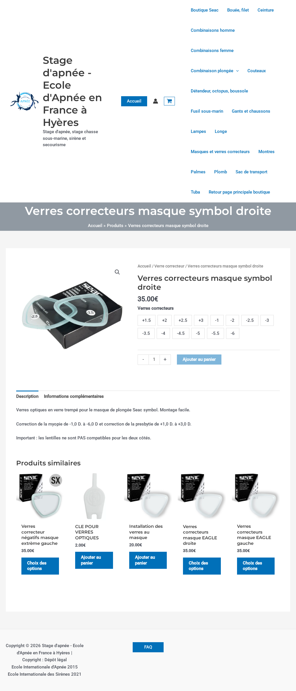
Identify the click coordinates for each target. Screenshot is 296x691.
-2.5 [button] (250, 320)
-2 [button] (232, 320)
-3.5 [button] (146, 333)
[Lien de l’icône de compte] (155, 101)
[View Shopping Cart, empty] (169, 101)
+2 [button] (164, 320)
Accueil (144, 266)
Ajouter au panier (199, 359)
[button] (134, 101)
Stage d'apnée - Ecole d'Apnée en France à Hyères (72, 91)
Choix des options (37, 565)
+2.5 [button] (183, 320)
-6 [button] (233, 333)
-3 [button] (267, 320)
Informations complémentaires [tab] (74, 396)
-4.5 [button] (181, 333)
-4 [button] (163, 333)
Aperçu (40, 514)
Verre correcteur (169, 266)
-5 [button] (198, 333)
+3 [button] (201, 320)
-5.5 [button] (215, 333)
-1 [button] (217, 320)
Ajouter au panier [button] (91, 560)
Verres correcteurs (156, 308)
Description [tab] (27, 396)
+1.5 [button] (146, 320)
